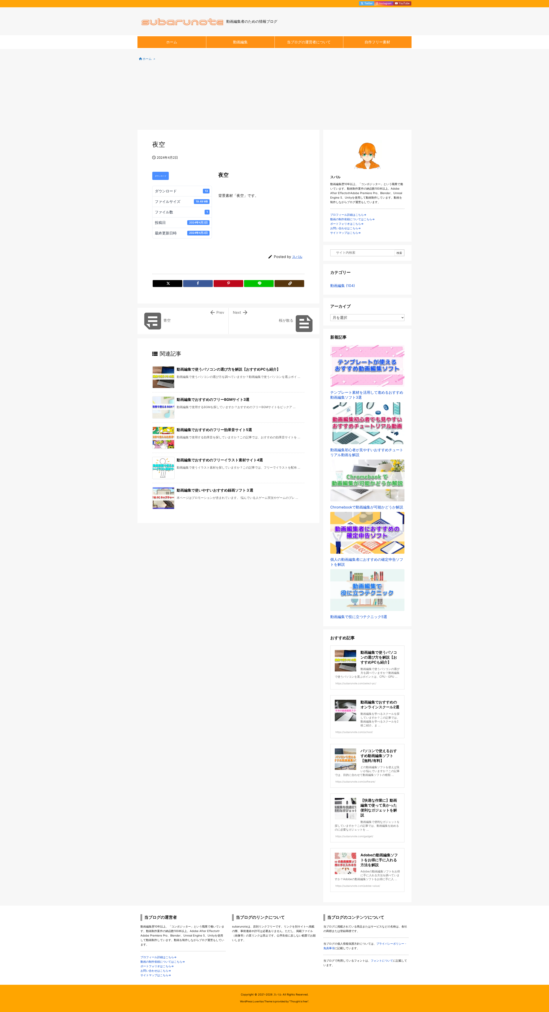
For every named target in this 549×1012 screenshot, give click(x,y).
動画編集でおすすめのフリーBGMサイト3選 (213, 399)
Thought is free (299, 1001)
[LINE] (259, 283)
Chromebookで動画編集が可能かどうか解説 (366, 507)
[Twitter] (167, 283)
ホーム (147, 58)
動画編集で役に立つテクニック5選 (358, 617)
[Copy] (289, 283)
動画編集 (342, 286)
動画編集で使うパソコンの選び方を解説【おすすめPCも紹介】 (228, 369)
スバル (297, 257)
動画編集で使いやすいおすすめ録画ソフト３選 (215, 490)
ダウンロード (160, 176)
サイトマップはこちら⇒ (345, 232)
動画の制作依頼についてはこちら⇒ (352, 219)
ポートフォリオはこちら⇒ (346, 223)
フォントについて (382, 960)
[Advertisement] (274, 97)
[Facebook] (198, 283)
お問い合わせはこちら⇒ (345, 228)
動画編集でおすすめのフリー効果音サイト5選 (214, 430)
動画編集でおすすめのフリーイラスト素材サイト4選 (220, 460)
